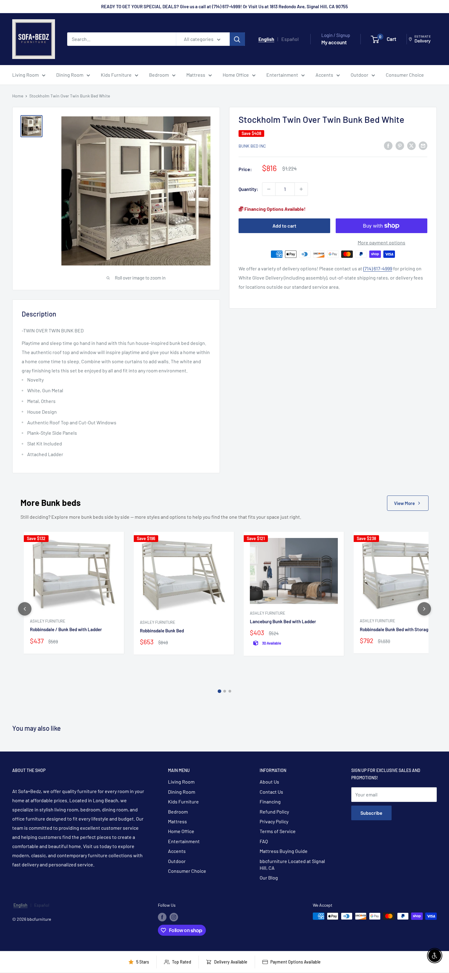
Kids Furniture (116, 75)
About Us (269, 782)
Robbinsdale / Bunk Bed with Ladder (66, 629)
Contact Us (271, 792)
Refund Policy (274, 811)
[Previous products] (24, 609)
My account (334, 42)
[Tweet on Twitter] (411, 145)
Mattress (195, 75)
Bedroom (159, 75)
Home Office (236, 75)
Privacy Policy (274, 821)
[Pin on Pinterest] (400, 145)
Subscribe (371, 813)
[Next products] (424, 609)
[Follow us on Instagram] (174, 917)
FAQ (264, 841)
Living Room (25, 75)
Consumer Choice (405, 75)
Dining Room (69, 75)
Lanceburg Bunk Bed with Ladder (283, 621)
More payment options (381, 242)
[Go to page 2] (224, 691)
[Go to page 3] (229, 691)
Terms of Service (278, 831)
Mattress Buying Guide (284, 851)
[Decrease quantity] (268, 189)
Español (290, 39)
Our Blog (269, 877)
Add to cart (284, 226)
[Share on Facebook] (388, 145)
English (266, 39)
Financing (270, 801)
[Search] (237, 39)
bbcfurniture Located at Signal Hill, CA (292, 864)
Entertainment (282, 75)
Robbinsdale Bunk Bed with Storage (395, 629)
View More (404, 503)
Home (17, 95)
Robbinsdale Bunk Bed (162, 630)
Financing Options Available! (274, 209)
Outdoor (359, 75)
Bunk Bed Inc (252, 145)
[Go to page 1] (219, 691)
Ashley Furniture (47, 621)
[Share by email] (423, 145)
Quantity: (248, 189)
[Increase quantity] (301, 189)
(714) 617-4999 (377, 268)
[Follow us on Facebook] (162, 917)
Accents (324, 75)
